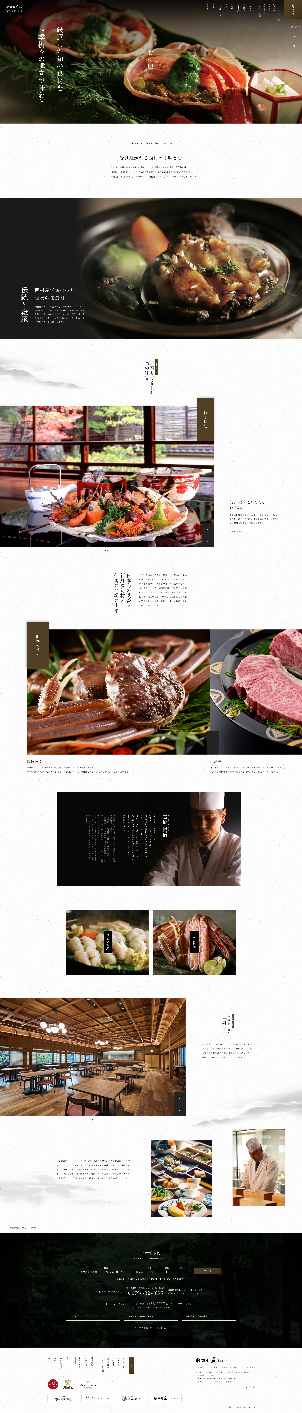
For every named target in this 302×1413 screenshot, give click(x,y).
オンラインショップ (279, 12)
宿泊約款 (233, 1367)
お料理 (232, 7)
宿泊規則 (223, 1367)
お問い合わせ (264, 9)
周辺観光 (250, 8)
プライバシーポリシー (248, 1367)
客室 (213, 6)
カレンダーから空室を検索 (141, 1316)
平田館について (219, 11)
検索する (207, 1271)
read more (236, 531)
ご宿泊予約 (293, 9)
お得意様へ (269, 8)
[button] (103, 550)
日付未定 (141, 1272)
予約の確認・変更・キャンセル (152, 1328)
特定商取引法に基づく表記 (207, 1367)
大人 (180, 1268)
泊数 (149, 1268)
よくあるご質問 (260, 10)
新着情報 (274, 7)
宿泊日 (106, 1268)
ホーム (207, 7)
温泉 (225, 6)
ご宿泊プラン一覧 (79, 1316)
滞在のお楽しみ (238, 11)
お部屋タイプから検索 (197, 1316)
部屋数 (166, 1268)
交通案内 (244, 8)
